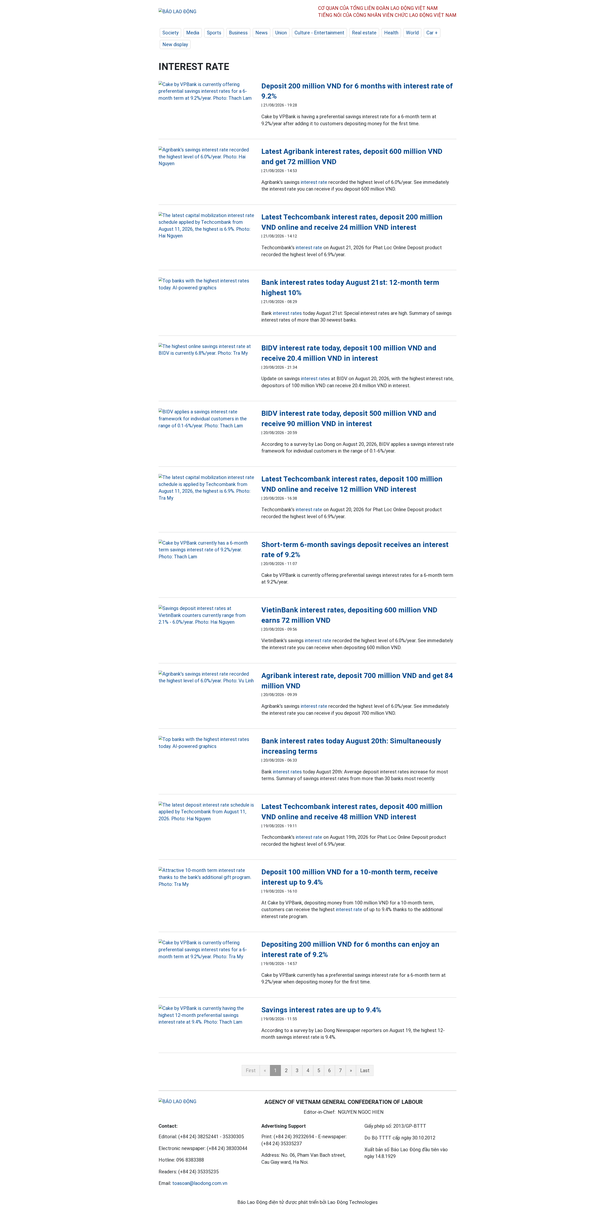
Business (238, 33)
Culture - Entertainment (319, 33)
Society (170, 33)
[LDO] (206, 91)
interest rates (287, 313)
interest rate (314, 182)
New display (175, 44)
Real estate (364, 33)
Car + (432, 33)
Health (391, 33)
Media (192, 33)
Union (281, 33)
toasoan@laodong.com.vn (199, 1183)
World (412, 33)
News (261, 33)
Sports (214, 33)
